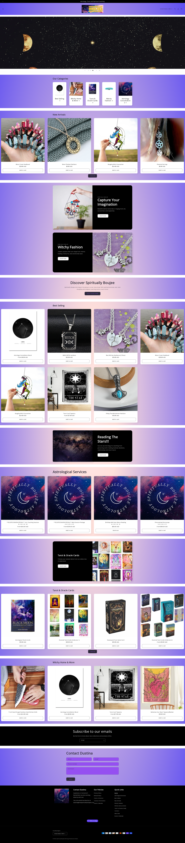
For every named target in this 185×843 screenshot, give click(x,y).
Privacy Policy (97, 793)
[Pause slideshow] (100, 70)
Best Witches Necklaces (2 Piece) (115, 355)
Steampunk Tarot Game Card (115, 640)
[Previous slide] (85, 70)
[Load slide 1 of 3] (88, 70)
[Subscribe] (103, 740)
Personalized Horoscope (162, 522)
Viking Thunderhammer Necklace (116, 413)
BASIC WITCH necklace (69, 355)
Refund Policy (97, 795)
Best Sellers (118, 798)
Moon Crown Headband (23, 164)
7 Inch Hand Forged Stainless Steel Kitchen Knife (23, 712)
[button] (3, 8)
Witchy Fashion (108, 100)
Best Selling (59, 99)
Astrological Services (120, 795)
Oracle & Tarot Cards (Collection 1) (69, 640)
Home (116, 793)
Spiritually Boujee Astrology (63, 838)
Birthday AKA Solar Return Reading (115, 522)
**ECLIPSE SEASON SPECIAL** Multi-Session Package (69, 522)
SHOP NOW (103, 216)
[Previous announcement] (2, 1)
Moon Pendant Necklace (69, 164)
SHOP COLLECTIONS (92, 293)
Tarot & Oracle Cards (92, 100)
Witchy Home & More (76, 100)
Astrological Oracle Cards (22, 640)
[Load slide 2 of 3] (91, 70)
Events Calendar (98, 803)
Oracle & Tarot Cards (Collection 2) (162, 640)
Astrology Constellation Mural (23, 355)
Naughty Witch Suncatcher (116, 164)
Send (70, 779)
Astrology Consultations (125, 101)
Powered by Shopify (73, 838)
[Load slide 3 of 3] (93, 70)
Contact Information (99, 801)
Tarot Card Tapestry (69, 413)
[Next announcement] (182, 1)
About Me (117, 813)
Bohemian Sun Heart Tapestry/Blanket (162, 712)
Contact (117, 811)
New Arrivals (118, 801)
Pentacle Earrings (162, 164)
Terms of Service (98, 798)
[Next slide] (96, 70)
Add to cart (22, 170)
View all (92, 176)
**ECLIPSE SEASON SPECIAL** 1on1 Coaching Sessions (23, 522)
